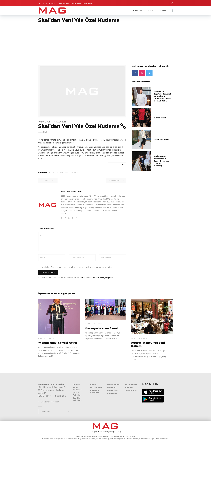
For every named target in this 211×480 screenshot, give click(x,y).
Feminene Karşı (161, 139)
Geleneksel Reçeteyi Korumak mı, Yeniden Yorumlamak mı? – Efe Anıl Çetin (162, 96)
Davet (48, 122)
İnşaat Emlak (131, 384)
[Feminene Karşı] (141, 139)
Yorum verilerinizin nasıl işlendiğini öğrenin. (97, 277)
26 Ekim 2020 (97, 324)
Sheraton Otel (72, 173)
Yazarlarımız (131, 390)
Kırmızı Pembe (160, 118)
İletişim (76, 384)
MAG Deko (112, 393)
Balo (41, 122)
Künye (93, 384)
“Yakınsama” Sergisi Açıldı (57, 342)
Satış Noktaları (77, 388)
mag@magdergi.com (50, 402)
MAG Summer (113, 384)
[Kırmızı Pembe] (141, 118)
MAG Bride (112, 390)
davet (61, 173)
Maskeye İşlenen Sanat (101, 328)
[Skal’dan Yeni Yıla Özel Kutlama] (47, 205)
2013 (50, 173)
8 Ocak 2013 (59, 122)
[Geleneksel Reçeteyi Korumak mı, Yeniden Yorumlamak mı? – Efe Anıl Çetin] (141, 96)
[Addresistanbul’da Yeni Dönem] (152, 316)
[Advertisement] (73, 42)
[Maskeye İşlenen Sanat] (105, 309)
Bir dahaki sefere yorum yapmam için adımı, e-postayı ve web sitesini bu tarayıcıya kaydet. (76, 267)
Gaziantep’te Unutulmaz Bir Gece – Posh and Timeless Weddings (161, 161)
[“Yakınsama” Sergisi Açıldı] (59, 316)
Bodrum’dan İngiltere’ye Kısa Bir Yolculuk (76, 3)
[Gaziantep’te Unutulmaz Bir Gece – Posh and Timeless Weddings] (141, 161)
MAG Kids (112, 387)
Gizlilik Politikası (77, 399)
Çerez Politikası (77, 394)
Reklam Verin (96, 387)
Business (129, 387)
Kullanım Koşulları (94, 391)
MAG (45, 132)
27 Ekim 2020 (50, 338)
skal (81, 173)
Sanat (87, 324)
